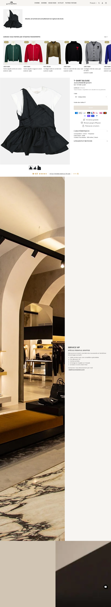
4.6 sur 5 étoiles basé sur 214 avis (59, 174)
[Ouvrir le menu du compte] (102, 3)
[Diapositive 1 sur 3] (31, 168)
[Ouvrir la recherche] (99, 3)
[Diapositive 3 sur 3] (39, 168)
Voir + (106, 37)
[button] (106, 587)
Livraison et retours (83, 141)
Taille (75, 93)
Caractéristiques (81, 131)
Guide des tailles (79, 102)
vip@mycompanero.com (77, 370)
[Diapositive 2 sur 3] (35, 168)
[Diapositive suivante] (106, 57)
